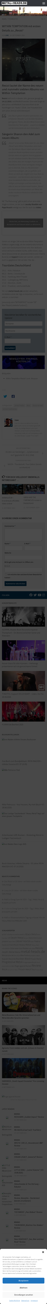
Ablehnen (23, 1287)
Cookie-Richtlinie (14, 1300)
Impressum (34, 1300)
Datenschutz (25, 1300)
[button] (43, 1252)
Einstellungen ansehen (23, 1295)
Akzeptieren (23, 1280)
